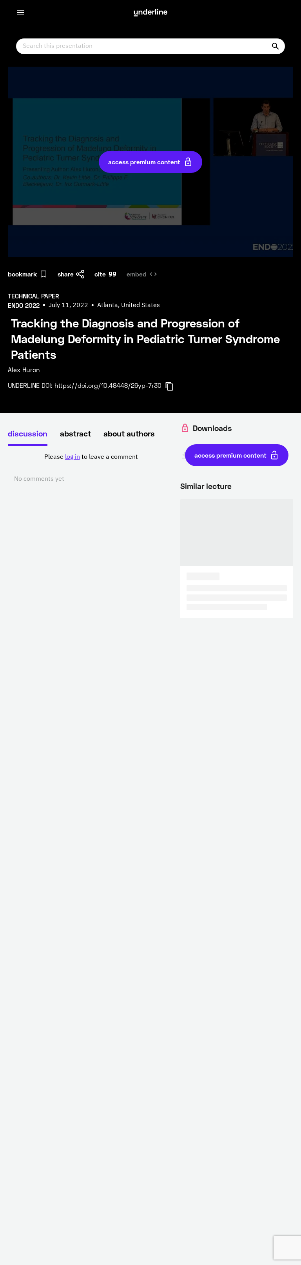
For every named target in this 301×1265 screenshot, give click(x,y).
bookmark (22, 274)
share (66, 274)
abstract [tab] (75, 433)
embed (137, 274)
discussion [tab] (27, 433)
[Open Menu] (20, 12)
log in (72, 457)
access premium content (144, 161)
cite (100, 274)
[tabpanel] (91, 468)
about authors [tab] (129, 433)
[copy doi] (174, 386)
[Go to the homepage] (150, 12)
